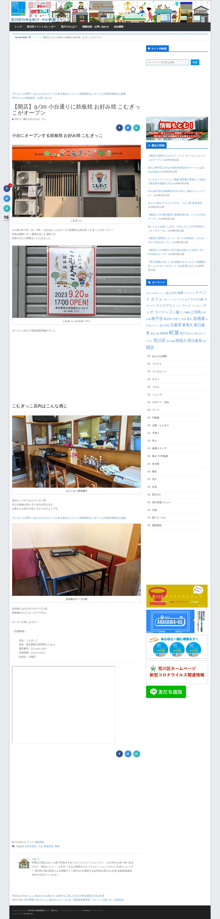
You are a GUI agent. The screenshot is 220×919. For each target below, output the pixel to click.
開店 (57, 846)
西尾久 (181, 340)
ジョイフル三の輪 (193, 299)
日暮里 (176, 325)
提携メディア (159, 448)
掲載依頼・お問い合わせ (95, 26)
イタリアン (189, 293)
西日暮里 (195, 340)
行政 (154, 510)
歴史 (153, 333)
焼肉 (158, 334)
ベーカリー (197, 306)
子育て (176, 318)
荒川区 (159, 340)
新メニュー (154, 325)
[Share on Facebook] (119, 130)
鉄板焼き (49, 846)
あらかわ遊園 (174, 292)
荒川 (182, 333)
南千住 (157, 318)
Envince (86, 910)
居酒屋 (199, 318)
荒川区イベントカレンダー (41, 26)
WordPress (28, 914)
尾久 (189, 319)
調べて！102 (159, 517)
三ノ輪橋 (185, 312)
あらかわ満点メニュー (155, 293)
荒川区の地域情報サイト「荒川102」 (44, 910)
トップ (18, 26)
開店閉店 (40, 842)
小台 (40, 846)
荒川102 (190, 333)
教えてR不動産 (160, 456)
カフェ (157, 299)
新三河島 (164, 325)
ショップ (176, 299)
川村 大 (36, 859)
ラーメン (161, 312)
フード (30, 842)
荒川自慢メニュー (161, 502)
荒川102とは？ (69, 26)
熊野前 (164, 333)
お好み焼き (31, 846)
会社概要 (119, 26)
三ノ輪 (174, 312)
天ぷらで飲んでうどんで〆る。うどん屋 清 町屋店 (175, 203)
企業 (148, 319)
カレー (166, 299)
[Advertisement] (76, 66)
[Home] (29, 37)
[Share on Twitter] (128, 130)
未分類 (155, 463)
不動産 (155, 417)
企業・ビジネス (160, 425)
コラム (155, 386)
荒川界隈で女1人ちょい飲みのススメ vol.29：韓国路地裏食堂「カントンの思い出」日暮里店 (74, 899)
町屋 (174, 333)
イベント (157, 363)
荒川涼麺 (171, 341)
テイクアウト (166, 306)
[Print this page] (136, 130)
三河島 (195, 312)
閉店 (204, 341)
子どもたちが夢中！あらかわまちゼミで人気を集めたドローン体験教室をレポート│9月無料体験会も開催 (69, 93)
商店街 (168, 319)
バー (178, 305)
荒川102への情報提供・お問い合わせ (32, 98)
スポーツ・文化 (160, 402)
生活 (154, 486)
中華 (204, 312)
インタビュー (159, 371)
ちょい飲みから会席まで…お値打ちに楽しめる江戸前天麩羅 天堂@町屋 (66, 895)
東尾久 (187, 325)
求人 (154, 479)
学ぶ (154, 440)
